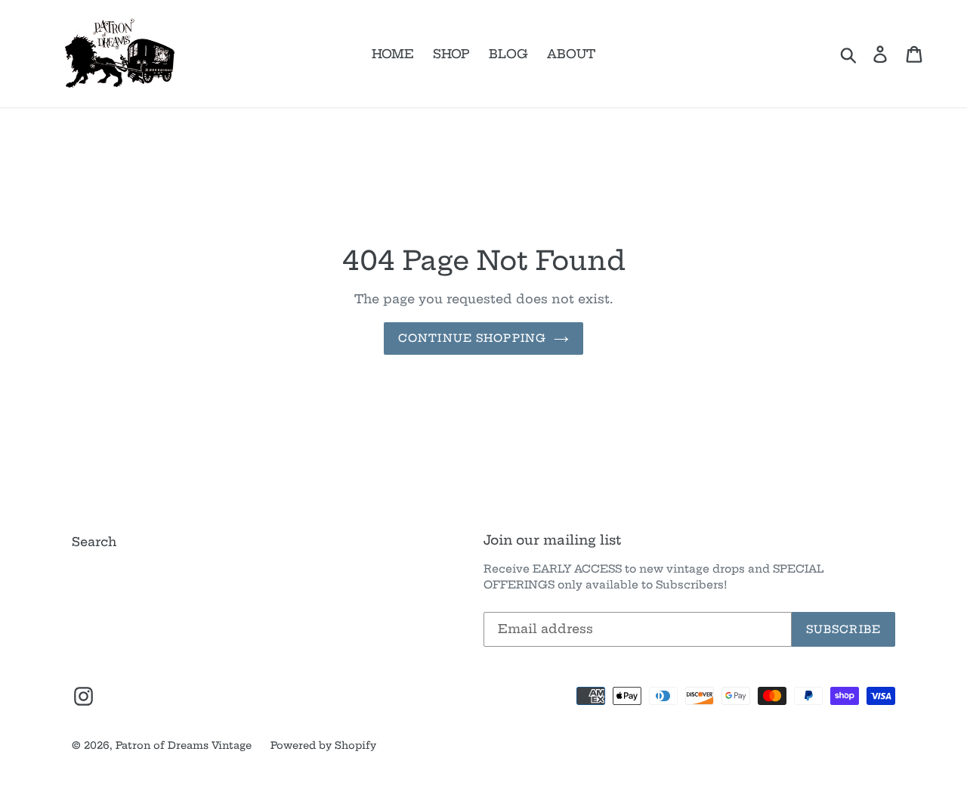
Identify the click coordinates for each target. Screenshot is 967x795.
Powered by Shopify (323, 745)
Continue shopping (472, 338)
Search (94, 541)
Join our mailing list (552, 540)
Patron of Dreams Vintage (184, 745)
